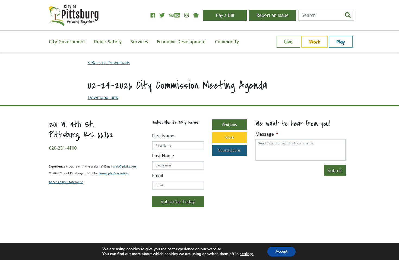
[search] (348, 15)
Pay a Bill (225, 15)
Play (340, 42)
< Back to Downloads (109, 63)
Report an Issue (272, 15)
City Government (67, 42)
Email (157, 175)
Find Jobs (229, 124)
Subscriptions (229, 150)
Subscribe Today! (178, 202)
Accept (281, 251)
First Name (163, 136)
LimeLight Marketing (113, 173)
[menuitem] (70, 41)
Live (288, 42)
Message (266, 134)
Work (314, 42)
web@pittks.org (124, 166)
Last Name (163, 156)
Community (227, 42)
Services (139, 42)
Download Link (103, 97)
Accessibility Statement (66, 182)
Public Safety (108, 42)
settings (247, 254)
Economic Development (181, 42)
